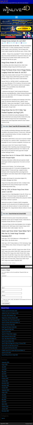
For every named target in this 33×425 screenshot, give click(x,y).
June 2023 (4, 397)
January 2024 (5, 380)
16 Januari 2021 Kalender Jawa (9, 315)
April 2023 (4, 401)
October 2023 (5, 387)
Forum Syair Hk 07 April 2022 (8, 324)
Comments (24, 42)
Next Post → (29, 266)
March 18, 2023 (11, 42)
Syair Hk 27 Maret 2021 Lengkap (9, 334)
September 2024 (5, 362)
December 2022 (5, 411)
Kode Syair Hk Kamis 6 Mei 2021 (9, 327)
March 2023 (4, 404)
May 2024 (4, 371)
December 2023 (5, 383)
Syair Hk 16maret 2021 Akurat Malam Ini (11, 322)
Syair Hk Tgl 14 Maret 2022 (8, 341)
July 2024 (4, 366)
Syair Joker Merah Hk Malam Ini (9, 338)
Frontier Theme (29, 423)
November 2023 (5, 385)
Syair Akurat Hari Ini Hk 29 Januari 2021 (11, 320)
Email (3, 291)
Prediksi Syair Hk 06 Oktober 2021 (9, 310)
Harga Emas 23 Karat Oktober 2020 (10, 317)
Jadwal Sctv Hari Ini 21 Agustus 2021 (10, 313)
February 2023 (5, 406)
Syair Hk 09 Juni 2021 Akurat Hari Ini (10, 345)
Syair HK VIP (4, 1)
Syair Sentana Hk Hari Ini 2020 (9, 336)
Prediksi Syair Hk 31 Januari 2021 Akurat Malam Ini (13, 350)
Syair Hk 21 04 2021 (6, 331)
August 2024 (4, 364)
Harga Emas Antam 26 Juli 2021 (14, 41)
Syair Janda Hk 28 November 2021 (9, 348)
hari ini (18, 42)
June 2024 (4, 369)
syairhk (4, 42)
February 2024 (5, 378)
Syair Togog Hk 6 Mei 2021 (8, 329)
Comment (4, 275)
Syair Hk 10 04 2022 (6, 352)
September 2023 (5, 390)
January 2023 (5, 408)
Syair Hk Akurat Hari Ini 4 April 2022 (10, 355)
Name (3, 287)
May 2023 (4, 399)
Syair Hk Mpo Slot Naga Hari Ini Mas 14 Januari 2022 (14, 343)
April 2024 (4, 373)
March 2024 (4, 376)
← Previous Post (5, 266)
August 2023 (4, 392)
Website (3, 295)
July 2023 (4, 394)
